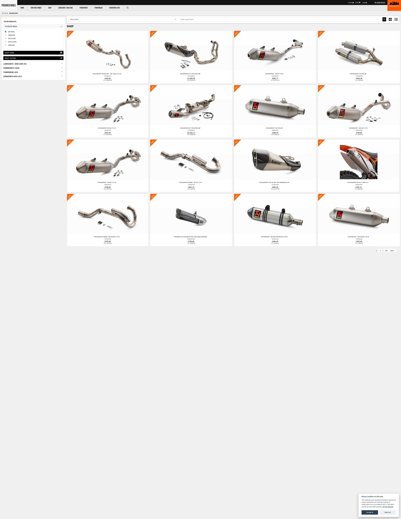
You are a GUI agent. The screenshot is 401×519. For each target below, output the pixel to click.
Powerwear (98, 7)
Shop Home (9, 53)
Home (22, 7)
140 (386, 250)
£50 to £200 (12, 38)
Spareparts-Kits (114, 7)
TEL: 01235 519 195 (380, 2)
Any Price (11, 32)
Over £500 (11, 45)
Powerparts (84, 7)
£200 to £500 (12, 42)
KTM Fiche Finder (36, 7)
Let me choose (387, 507)
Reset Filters (10, 58)
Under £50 (11, 35)
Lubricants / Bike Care (65, 7)
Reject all (388, 512)
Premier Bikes (9, 5)
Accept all (369, 512)
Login (364, 2)
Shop (49, 7)
